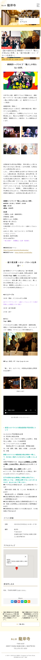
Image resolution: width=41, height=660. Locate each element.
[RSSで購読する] (29, 601)
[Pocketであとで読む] (19, 601)
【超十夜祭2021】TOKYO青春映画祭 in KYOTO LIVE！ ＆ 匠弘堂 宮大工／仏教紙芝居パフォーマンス (29, 615)
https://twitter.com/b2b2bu (23, 252)
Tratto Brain (31, 655)
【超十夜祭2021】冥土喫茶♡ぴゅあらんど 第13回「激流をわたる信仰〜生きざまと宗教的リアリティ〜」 (11, 615)
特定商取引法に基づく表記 (20, 657)
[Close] (25, 556)
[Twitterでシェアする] (12, 601)
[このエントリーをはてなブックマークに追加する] (22, 601)
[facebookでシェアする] (15, 601)
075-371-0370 (22, 648)
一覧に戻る (21, 624)
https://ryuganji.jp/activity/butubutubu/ (16, 250)
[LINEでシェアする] (25, 601)
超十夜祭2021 (6, 47)
